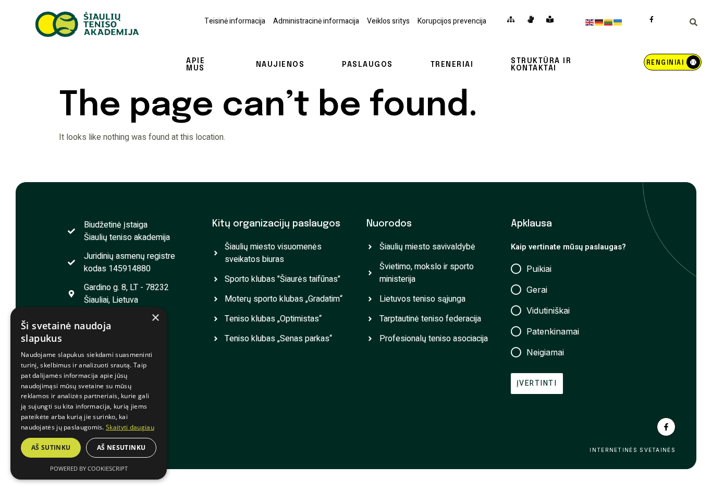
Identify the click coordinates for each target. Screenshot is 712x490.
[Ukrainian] (618, 22)
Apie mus (195, 64)
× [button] (155, 318)
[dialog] (88, 393)
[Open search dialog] (693, 23)
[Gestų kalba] (533, 19)
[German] (599, 22)
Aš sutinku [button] (51, 447)
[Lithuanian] (608, 22)
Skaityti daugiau (130, 427)
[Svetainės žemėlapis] (513, 19)
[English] (590, 22)
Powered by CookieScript (89, 468)
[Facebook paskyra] (654, 19)
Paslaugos (367, 64)
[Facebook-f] (666, 426)
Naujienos (280, 64)
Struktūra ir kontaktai (541, 64)
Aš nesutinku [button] (121, 447)
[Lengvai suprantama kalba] (552, 19)
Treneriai (452, 64)
